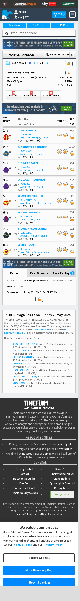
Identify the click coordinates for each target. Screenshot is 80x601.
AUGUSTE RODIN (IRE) (25, 344)
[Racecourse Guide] (30, 63)
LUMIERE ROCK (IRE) (23, 363)
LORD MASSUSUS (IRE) (25, 376)
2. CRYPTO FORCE (28, 163)
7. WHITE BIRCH (27, 130)
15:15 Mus (62, 25)
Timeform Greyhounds (24, 493)
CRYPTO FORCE (21, 350)
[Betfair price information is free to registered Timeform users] (72, 137)
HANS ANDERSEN (22, 370)
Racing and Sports (61, 444)
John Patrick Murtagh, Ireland (35, 252)
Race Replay (61, 273)
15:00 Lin (38, 25)
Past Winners (39, 273)
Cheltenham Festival (62, 474)
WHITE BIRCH (42, 329)
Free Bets (24, 483)
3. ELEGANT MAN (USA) (31, 179)
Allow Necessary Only (39, 566)
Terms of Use (39, 514)
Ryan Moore (26, 150)
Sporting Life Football (62, 483)
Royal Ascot (62, 469)
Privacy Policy (23, 514)
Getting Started (24, 469)
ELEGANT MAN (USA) (24, 357)
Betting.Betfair (62, 488)
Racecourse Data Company (38, 454)
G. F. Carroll (26, 232)
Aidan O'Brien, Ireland (31, 153)
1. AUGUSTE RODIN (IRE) (32, 147)
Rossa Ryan (26, 167)
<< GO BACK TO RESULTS (19, 54)
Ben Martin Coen (28, 249)
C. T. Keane (25, 134)
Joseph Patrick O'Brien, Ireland (36, 202)
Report (15, 273)
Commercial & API (24, 488)
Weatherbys (65, 449)
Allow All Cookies (39, 579)
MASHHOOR (19, 383)
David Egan (26, 183)
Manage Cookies (62, 494)
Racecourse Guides (24, 478)
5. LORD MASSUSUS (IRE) (32, 228)
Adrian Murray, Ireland (31, 170)
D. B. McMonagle (28, 199)
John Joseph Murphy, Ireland (34, 137)
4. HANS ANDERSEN (29, 212)
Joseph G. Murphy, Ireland (33, 235)
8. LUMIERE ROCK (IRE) (31, 196)
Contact (24, 474)
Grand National (62, 478)
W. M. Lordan (26, 216)
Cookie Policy (55, 514)
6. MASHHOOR (26, 245)
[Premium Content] (68, 73)
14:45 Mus (14, 25)
